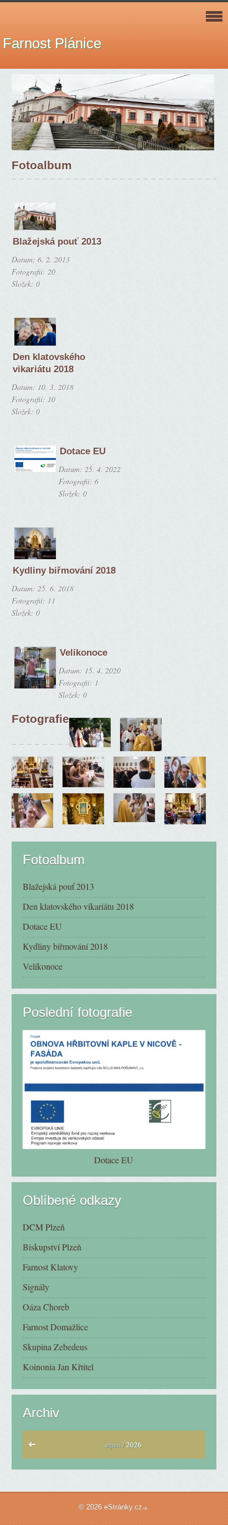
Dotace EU (83, 451)
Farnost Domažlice (55, 1327)
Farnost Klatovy (50, 1267)
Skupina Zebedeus (55, 1346)
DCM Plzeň (44, 1227)
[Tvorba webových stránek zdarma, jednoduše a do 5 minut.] (146, 1508)
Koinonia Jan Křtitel (58, 1366)
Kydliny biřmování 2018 (64, 570)
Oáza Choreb (46, 1307)
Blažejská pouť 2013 (57, 241)
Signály (36, 1287)
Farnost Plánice (52, 43)
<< (34, 1447)
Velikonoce (83, 652)
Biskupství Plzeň (52, 1247)
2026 (134, 1445)
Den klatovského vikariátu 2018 (78, 906)
